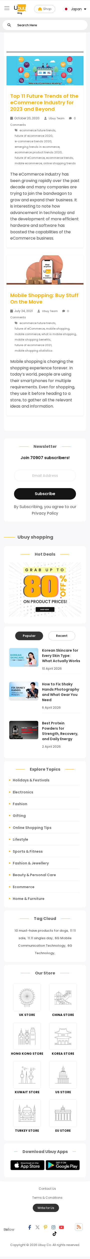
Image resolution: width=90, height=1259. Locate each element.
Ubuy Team (56, 118)
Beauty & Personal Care (34, 874)
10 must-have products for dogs (41, 930)
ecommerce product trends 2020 (38, 152)
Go (9, 25)
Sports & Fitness (28, 851)
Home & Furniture (28, 898)
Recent (62, 636)
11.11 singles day (40, 938)
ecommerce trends (59, 158)
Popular (29, 636)
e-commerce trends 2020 (33, 141)
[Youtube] (61, 1226)
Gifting (19, 815)
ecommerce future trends (38, 130)
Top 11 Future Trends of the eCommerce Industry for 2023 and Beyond (44, 102)
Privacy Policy (45, 513)
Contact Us (47, 1188)
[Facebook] (29, 1226)
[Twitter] (37, 1226)
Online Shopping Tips (32, 827)
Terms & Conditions (47, 1197)
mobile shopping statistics (33, 351)
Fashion (20, 803)
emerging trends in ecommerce (37, 147)
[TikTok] (54, 1233)
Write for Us (46, 1208)
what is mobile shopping (59, 334)
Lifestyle (20, 839)
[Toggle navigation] (7, 8)
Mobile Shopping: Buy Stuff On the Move (44, 298)
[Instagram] (53, 1226)
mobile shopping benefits (32, 340)
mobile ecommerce (28, 163)
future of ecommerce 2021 (33, 345)
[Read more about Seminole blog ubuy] (20, 9)
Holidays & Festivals (31, 780)
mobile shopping (58, 329)
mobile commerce (27, 334)
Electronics (23, 792)
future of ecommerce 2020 (33, 136)
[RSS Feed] (78, 1227)
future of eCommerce (30, 158)
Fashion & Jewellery (31, 863)
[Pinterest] (45, 1226)
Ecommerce (23, 886)
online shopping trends (59, 163)
